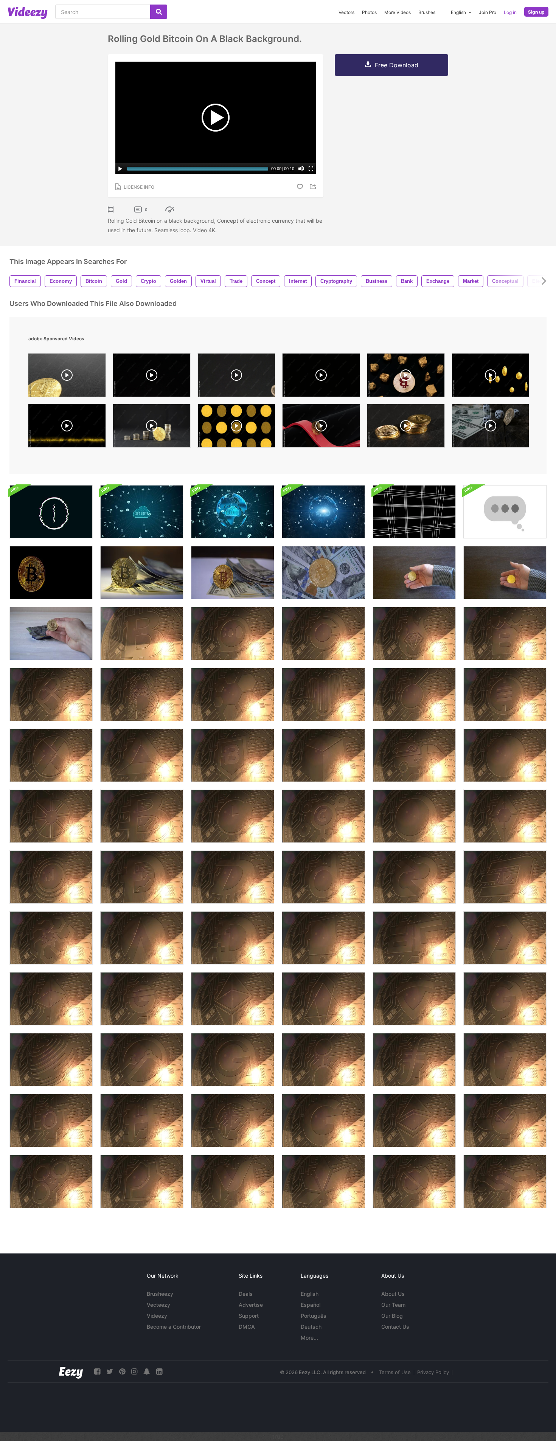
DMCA (247, 1326)
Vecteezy (158, 1304)
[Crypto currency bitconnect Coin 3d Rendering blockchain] (414, 694)
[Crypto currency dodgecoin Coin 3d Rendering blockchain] (141, 877)
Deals (246, 1294)
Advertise (251, 1304)
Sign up (536, 12)
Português (313, 1315)
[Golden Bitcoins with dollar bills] (323, 572)
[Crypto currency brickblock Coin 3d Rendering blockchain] (323, 755)
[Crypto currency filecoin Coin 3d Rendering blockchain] (414, 1059)
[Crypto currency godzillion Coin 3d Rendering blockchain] (505, 1059)
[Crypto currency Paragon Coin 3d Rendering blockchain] (323, 1181)
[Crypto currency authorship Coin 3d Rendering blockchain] (323, 694)
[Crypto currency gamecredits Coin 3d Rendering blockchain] (232, 1059)
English (309, 1294)
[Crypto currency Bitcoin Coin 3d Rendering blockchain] (141, 633)
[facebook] (97, 1371)
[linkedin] (159, 1371)
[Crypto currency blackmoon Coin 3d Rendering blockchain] (414, 816)
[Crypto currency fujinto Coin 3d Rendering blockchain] (232, 1120)
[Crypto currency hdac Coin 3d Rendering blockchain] (141, 1120)
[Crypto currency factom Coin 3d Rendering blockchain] (51, 1059)
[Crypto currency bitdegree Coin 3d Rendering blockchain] (232, 755)
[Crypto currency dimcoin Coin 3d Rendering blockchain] (232, 938)
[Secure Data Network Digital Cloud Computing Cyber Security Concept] (141, 511)
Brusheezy (160, 1294)
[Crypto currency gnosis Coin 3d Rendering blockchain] (505, 1120)
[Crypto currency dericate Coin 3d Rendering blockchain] (51, 938)
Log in (510, 12)
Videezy (157, 1315)
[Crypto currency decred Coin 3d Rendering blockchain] (414, 877)
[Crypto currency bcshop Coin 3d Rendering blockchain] (51, 694)
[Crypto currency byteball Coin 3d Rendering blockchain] (505, 755)
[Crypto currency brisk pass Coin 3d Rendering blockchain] (505, 816)
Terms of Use (395, 1372)
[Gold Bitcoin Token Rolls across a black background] (236, 377)
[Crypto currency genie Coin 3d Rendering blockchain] (141, 998)
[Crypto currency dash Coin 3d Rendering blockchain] (505, 877)
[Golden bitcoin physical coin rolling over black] (405, 427)
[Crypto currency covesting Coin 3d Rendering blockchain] (51, 877)
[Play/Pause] (120, 169)
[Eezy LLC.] (71, 1372)
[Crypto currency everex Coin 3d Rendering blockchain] (141, 1059)
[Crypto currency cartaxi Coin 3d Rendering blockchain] (414, 755)
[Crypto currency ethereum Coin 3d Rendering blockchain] (232, 998)
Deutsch (311, 1326)
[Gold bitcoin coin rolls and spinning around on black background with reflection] (151, 377)
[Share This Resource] (314, 186)
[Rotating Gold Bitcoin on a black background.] (51, 572)
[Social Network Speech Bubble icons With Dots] (505, 511)
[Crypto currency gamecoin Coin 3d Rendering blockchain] (323, 1120)
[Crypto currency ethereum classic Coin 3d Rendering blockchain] (414, 1120)
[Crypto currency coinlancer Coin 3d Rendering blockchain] (323, 816)
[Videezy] (28, 13)
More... (309, 1337)
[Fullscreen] (311, 169)
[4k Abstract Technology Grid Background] (414, 511)
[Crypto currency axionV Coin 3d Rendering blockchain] (232, 694)
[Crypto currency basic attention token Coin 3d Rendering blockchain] (141, 755)
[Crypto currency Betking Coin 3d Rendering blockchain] (505, 633)
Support (249, 1315)
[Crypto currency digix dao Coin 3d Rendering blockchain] (414, 938)
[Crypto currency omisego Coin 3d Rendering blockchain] (51, 1181)
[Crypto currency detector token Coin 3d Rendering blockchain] (323, 938)
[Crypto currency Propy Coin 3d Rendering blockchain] (141, 1181)
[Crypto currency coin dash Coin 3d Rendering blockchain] (323, 633)
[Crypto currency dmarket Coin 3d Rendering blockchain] (505, 938)
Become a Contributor (174, 1326)
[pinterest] (122, 1371)
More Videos (397, 12)
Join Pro (487, 12)
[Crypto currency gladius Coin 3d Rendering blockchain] (414, 998)
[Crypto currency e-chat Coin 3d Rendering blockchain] (232, 633)
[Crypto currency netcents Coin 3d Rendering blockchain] (414, 1181)
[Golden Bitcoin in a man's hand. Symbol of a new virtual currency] (414, 572)
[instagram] (134, 1371)
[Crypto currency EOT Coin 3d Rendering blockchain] (51, 1120)
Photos (369, 12)
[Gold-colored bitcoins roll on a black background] (67, 377)
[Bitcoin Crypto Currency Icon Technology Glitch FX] (51, 511)
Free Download (396, 65)
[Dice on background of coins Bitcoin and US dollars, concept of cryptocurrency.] (490, 427)
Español (310, 1304)
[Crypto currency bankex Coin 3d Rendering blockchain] (505, 694)
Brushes (426, 12)
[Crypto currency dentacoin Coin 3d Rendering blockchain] (141, 938)
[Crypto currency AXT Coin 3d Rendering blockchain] (51, 755)
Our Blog (392, 1315)
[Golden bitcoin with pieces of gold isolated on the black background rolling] (405, 377)
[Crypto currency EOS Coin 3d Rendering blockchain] (323, 998)
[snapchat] (146, 1371)
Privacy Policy (433, 1372)
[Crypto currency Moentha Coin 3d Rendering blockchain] (232, 1181)
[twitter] (109, 1371)
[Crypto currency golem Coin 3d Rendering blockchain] (323, 1059)
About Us (393, 1294)
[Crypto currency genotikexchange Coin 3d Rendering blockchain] (505, 998)
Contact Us (395, 1326)
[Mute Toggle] (301, 169)
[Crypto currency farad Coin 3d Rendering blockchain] (51, 998)
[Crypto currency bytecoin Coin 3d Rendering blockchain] (141, 816)
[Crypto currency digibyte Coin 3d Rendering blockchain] (232, 877)
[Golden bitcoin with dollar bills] (141, 572)
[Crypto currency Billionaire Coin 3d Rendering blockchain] (414, 633)
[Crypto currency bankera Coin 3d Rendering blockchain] (141, 694)
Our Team (393, 1304)
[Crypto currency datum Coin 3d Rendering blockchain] (323, 877)
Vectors (346, 12)
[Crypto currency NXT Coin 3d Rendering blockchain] (505, 1181)
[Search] (158, 12)
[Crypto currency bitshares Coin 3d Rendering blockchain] (51, 816)
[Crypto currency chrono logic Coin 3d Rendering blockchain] (232, 816)
